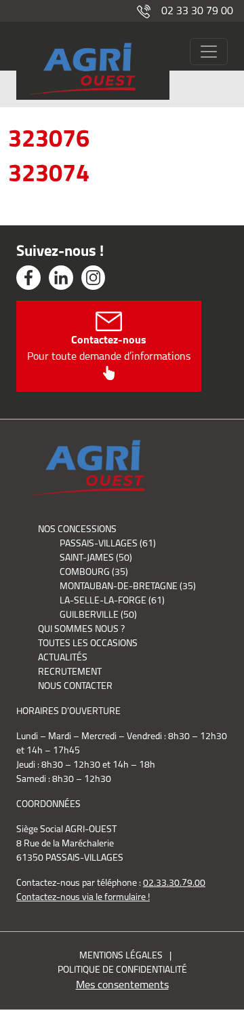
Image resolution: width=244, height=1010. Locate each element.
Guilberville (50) (98, 614)
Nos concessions (77, 529)
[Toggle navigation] (209, 51)
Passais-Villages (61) (108, 543)
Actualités (62, 657)
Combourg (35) (94, 571)
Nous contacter (75, 685)
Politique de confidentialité (122, 969)
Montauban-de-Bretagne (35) (128, 586)
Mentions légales (121, 955)
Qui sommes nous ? (81, 628)
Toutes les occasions (88, 643)
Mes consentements (122, 984)
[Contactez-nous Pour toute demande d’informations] (108, 372)
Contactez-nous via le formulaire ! (83, 896)
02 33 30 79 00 (197, 10)
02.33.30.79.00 (174, 882)
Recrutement (70, 671)
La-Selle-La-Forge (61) (112, 600)
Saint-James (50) (96, 557)
